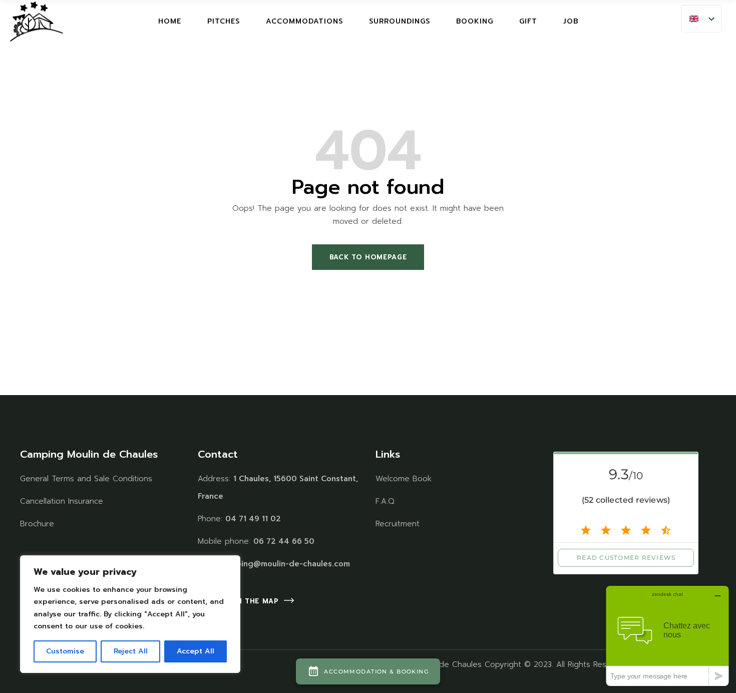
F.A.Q (385, 501)
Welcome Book (404, 478)
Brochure (37, 523)
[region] (130, 614)
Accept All (195, 651)
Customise (65, 651)
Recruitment (398, 523)
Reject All (131, 651)
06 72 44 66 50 (283, 541)
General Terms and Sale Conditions (86, 478)
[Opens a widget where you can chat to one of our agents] (667, 635)
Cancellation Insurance (61, 501)
